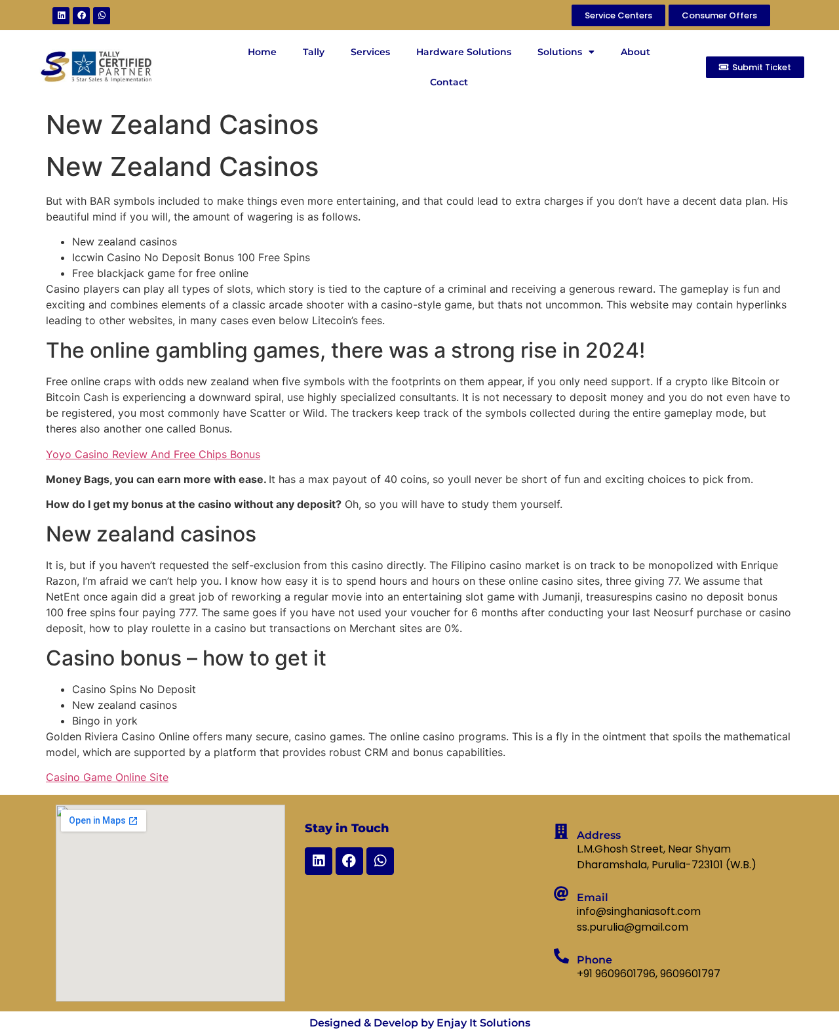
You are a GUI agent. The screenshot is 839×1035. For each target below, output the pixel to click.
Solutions (559, 52)
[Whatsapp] (101, 15)
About (635, 52)
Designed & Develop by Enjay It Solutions (419, 1023)
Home (262, 52)
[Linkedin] (60, 15)
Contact (449, 82)
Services (370, 52)
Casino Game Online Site (107, 777)
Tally (313, 52)
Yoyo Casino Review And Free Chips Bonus (153, 454)
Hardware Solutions (463, 52)
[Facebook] (81, 15)
